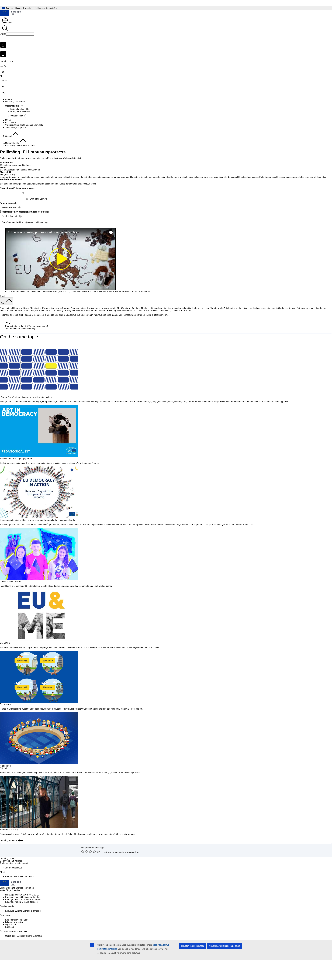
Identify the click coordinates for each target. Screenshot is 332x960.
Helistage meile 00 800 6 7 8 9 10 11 (22, 895)
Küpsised (9, 927)
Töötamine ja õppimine (15, 127)
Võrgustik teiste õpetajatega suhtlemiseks (24, 125)
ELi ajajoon (10, 123)
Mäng (2, 174)
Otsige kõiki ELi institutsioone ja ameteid (23, 936)
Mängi (8, 120)
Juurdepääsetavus (13, 868)
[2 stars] (84, 851)
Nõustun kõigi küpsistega (192, 946)
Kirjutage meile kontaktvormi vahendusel (24, 899)
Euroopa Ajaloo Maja (9, 829)
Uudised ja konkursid (15, 101)
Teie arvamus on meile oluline (19, 329)
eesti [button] (10, 23)
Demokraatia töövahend (11, 581)
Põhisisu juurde (9, 3)
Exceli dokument (9, 216)
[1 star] (83, 851)
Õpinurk (8, 136)
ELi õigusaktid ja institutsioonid (26, 170)
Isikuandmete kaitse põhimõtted (19, 876)
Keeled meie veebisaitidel (17, 920)
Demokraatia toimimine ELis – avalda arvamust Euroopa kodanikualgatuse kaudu (37, 520)
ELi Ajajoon (5, 704)
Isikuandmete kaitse (14, 922)
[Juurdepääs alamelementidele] (22, 105)
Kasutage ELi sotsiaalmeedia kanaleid (23, 911)
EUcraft (3, 768)
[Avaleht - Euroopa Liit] (10, 13)
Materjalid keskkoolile (20, 111)
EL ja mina (5, 643)
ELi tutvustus (6, 170)
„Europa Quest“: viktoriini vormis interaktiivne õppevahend (26, 397)
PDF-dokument (9, 207)
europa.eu (29, 888)
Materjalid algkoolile (19, 109)
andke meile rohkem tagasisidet (123, 852)
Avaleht (8, 99)
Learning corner (7, 858)
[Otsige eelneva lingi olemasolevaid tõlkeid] (23, 193)
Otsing (3, 34)
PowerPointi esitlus (11, 193)
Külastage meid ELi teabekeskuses (21, 902)
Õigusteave (10, 924)
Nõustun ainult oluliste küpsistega (224, 946)
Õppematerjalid (12, 106)
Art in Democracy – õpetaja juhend (16, 459)
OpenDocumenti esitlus (12, 199)
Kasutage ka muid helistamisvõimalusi (22, 897)
